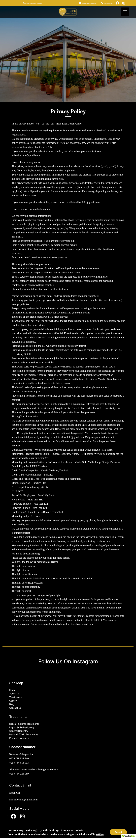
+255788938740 (107, 3)
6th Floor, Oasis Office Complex (33, 3)
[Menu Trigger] (125, 11)
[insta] (123, 2)
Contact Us (15, 707)
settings (100, 834)
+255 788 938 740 (19, 758)
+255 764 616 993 (19, 762)
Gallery (13, 700)
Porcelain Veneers (19, 738)
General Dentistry (18, 730)
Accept (118, 832)
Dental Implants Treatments (24, 723)
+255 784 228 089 (19, 773)
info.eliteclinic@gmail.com (88, 3)
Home (12, 690)
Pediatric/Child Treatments (23, 734)
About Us (14, 693)
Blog (11, 704)
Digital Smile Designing (21, 727)
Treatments (15, 697)
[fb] (117, 2)
